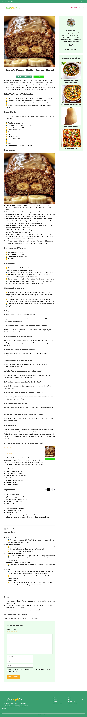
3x (54, 489)
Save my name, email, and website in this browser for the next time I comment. (29, 670)
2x (51, 489)
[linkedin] (81, 1)
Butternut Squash (71, 126)
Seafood (55, 701)
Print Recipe (39, 77)
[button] (80, 8)
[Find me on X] (72, 45)
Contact (70, 699)
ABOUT (69, 697)
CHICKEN (55, 699)
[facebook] (84, 1)
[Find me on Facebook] (70, 45)
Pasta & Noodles (57, 703)
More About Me (71, 49)
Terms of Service (72, 703)
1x (48, 489)
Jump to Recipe (24, 77)
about (4, 1)
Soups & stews (57, 705)
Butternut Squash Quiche (71, 104)
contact (10, 1)
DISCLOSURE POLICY (72, 705)
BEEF (54, 697)
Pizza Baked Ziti (71, 148)
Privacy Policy (72, 701)
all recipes (72, 7)
